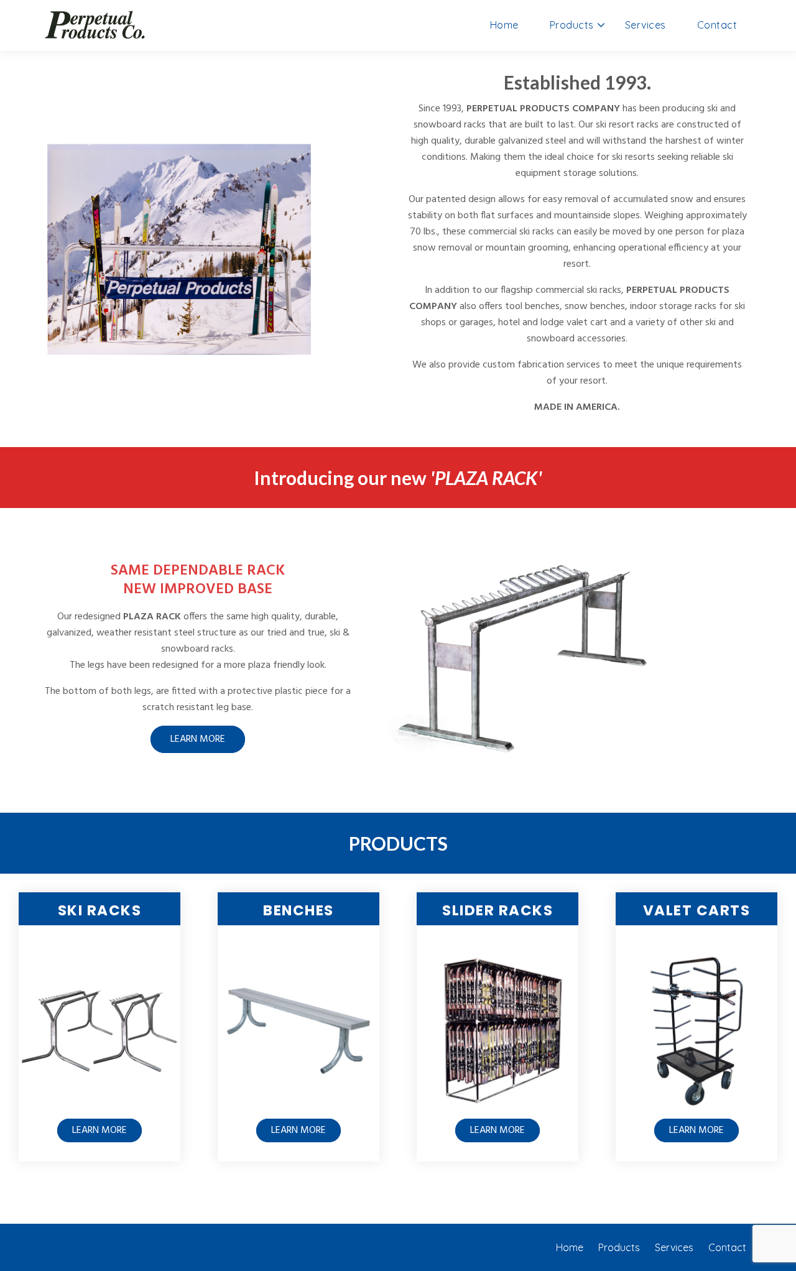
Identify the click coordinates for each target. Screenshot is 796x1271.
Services (645, 25)
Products (572, 25)
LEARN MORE (197, 739)
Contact (717, 25)
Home (504, 25)
